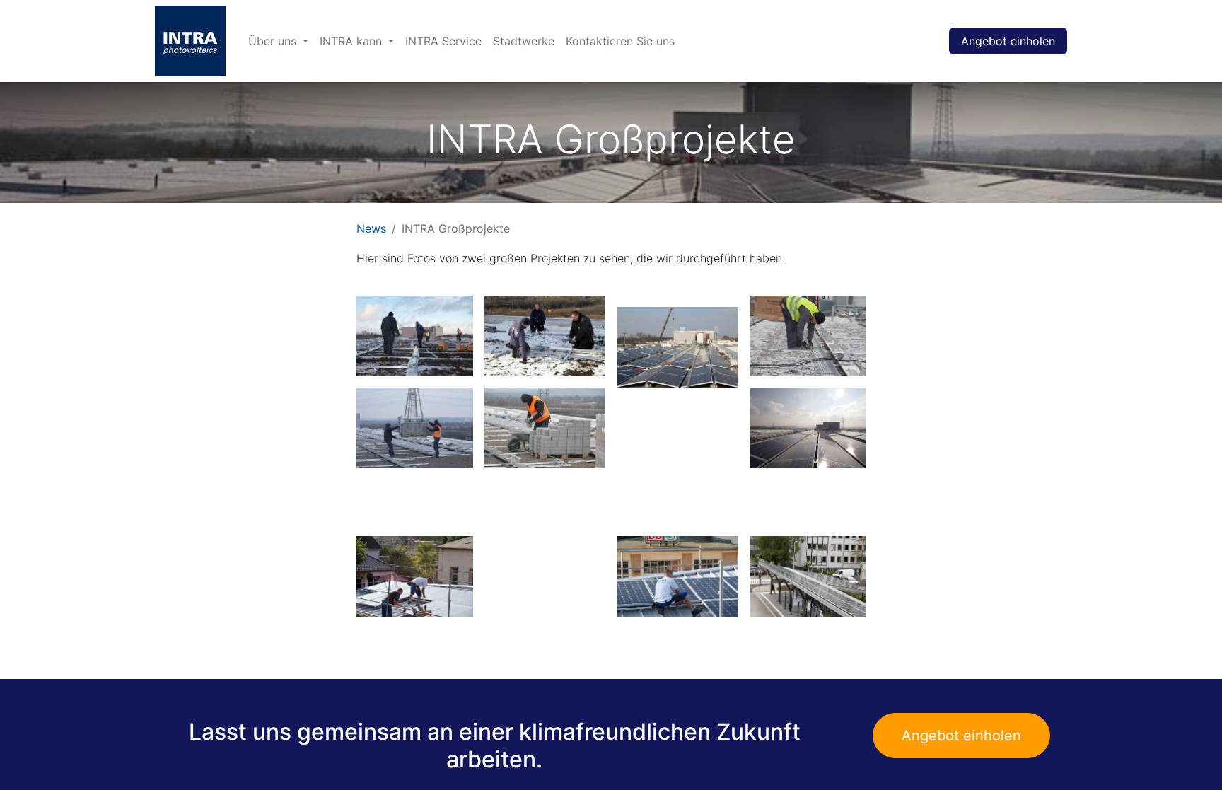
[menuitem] (278, 41)
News (371, 228)
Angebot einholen (1008, 41)
